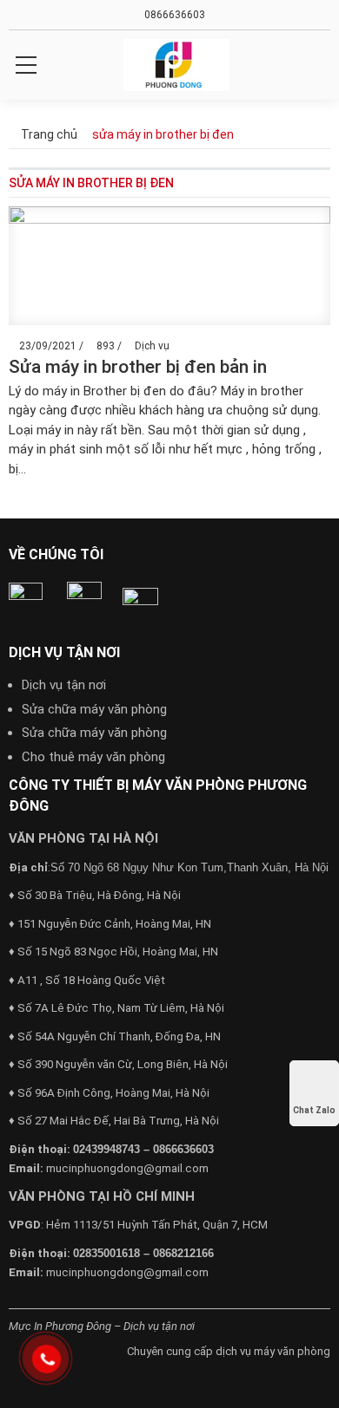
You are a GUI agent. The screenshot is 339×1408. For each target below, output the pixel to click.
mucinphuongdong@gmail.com (127, 1168)
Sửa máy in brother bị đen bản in (138, 366)
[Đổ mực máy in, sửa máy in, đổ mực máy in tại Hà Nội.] (176, 65)
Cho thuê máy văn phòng (93, 757)
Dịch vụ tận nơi (64, 685)
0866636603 (173, 15)
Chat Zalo (314, 1110)
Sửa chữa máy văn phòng (94, 709)
